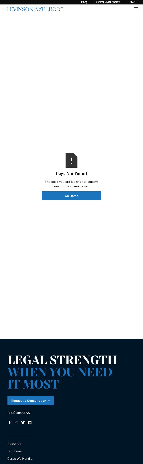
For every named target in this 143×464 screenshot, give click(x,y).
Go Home (71, 196)
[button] (136, 9)
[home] (35, 9)
